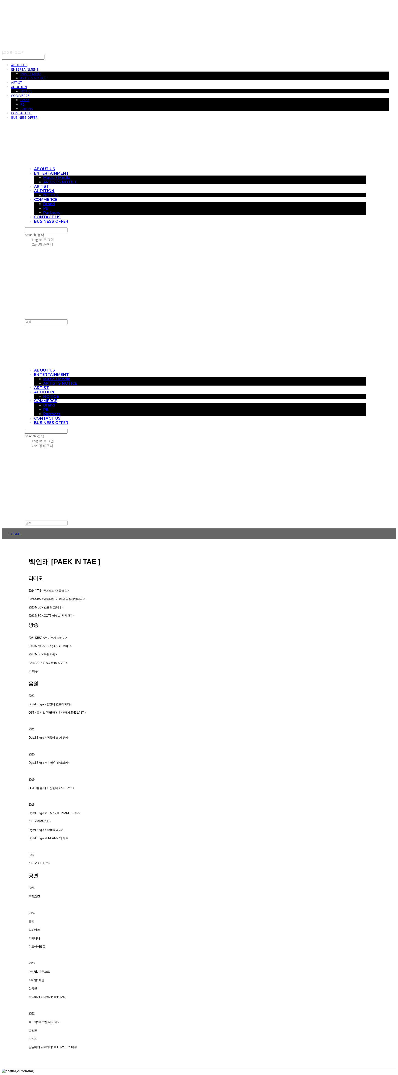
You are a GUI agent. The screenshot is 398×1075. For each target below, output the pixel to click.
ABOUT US (19, 65)
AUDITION (19, 87)
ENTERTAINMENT (24, 69)
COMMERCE (20, 95)
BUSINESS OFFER (24, 117)
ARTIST (16, 82)
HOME (16, 534)
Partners (26, 109)
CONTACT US (21, 113)
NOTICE (26, 91)
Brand (24, 100)
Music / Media (30, 74)
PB (22, 104)
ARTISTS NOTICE (33, 78)
